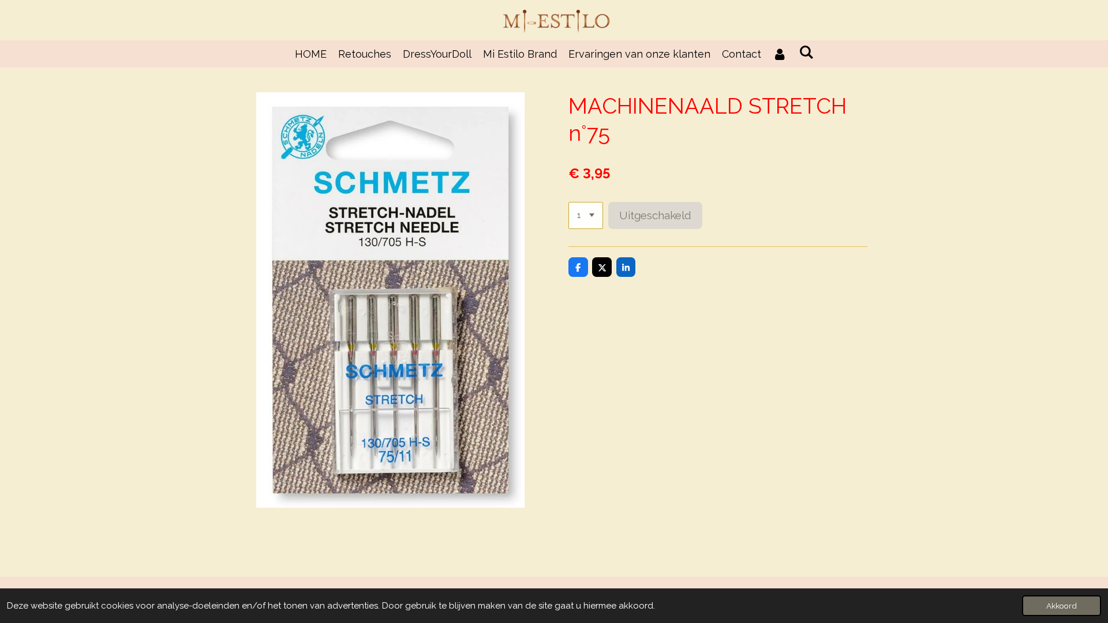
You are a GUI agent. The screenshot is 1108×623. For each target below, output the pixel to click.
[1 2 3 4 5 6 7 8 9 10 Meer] (585, 215)
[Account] (780, 53)
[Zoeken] (806, 52)
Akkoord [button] (1061, 605)
